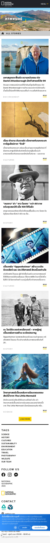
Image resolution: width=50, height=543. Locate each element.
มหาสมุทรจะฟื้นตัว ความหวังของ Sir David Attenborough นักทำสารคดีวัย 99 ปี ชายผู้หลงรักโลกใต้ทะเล (24, 80)
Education (6, 449)
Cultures (8, 160)
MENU (44, 4)
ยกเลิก (24, 527)
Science (8, 412)
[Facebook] (3, 475)
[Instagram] (10, 475)
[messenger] (16, 475)
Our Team (6, 461)
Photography (8, 455)
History (8, 223)
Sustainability (9, 443)
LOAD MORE (25, 419)
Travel (4, 452)
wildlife (5, 458)
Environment (11, 97)
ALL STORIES (13, 33)
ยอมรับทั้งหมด (40, 527)
